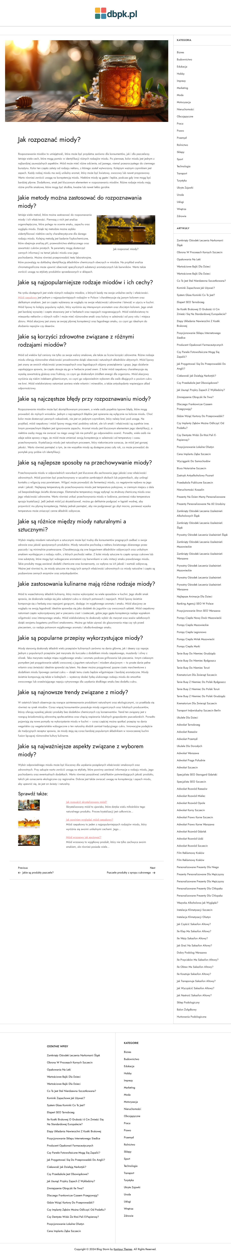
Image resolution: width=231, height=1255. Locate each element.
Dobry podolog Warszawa (192, 953)
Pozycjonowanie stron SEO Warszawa (198, 611)
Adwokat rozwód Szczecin (192, 846)
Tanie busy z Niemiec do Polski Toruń (198, 689)
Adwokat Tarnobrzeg (188, 725)
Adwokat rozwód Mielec (191, 796)
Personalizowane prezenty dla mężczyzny (200, 881)
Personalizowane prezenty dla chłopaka (200, 888)
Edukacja (182, 67)
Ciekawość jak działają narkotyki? (196, 376)
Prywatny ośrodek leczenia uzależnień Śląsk (202, 535)
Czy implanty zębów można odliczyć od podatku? (200, 425)
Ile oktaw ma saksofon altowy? (195, 967)
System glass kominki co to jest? (196, 295)
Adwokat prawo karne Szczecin (195, 817)
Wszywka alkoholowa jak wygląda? (197, 903)
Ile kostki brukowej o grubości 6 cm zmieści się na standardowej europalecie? (201, 311)
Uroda (180, 195)
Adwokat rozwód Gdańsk (191, 831)
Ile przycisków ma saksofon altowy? (197, 960)
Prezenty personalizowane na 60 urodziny (201, 504)
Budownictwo (184, 59)
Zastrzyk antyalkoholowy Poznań (195, 475)
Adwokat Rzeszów (187, 732)
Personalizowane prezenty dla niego (198, 867)
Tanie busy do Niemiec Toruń (193, 668)
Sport (180, 159)
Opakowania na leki (189, 259)
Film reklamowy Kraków (190, 853)
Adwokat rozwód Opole (191, 803)
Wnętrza (181, 209)
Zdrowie (181, 216)
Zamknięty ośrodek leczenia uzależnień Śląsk (199, 525)
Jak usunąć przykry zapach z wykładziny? (201, 390)
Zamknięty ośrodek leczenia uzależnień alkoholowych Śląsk (199, 513)
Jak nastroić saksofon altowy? (194, 995)
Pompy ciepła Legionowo (191, 632)
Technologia (183, 166)
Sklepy (180, 152)
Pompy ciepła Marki (188, 646)
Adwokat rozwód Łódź (190, 839)
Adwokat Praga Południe (191, 760)
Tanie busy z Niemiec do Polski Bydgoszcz (201, 682)
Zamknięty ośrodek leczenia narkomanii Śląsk (200, 242)
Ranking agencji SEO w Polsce (195, 604)
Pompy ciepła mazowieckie (193, 625)
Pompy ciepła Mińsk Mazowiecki (195, 639)
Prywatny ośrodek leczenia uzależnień (199, 577)
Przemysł (182, 138)
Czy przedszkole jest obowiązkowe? (197, 383)
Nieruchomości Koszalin (190, 490)
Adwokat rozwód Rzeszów (192, 789)
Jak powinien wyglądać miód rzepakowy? (89, 820)
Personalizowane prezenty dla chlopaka (200, 896)
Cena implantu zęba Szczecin (194, 454)
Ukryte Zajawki (185, 188)
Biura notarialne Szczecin (191, 468)
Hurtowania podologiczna (191, 1017)
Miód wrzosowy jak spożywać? (83, 837)
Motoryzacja (184, 102)
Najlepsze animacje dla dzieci (194, 596)
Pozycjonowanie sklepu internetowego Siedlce (199, 335)
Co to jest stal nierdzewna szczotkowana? (201, 281)
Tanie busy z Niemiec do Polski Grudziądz (201, 696)
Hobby (180, 74)
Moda (180, 95)
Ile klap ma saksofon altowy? (194, 931)
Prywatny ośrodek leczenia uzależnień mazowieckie (199, 568)
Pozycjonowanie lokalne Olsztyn (195, 447)
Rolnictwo (182, 145)
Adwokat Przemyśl (187, 739)
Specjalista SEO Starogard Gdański (197, 774)
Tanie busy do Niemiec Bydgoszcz (196, 661)
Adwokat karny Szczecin (191, 810)
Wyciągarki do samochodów (193, 461)
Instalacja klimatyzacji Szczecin (194, 910)
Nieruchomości (185, 109)
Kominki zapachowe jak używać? (196, 288)
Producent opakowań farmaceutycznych (200, 345)
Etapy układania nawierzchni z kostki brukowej (198, 323)
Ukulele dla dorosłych (189, 746)
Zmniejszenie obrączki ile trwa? (195, 397)
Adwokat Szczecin (187, 767)
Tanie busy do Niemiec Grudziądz (196, 653)
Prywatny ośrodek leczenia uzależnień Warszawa (199, 587)
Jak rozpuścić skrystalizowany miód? (86, 802)
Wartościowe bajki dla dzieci (193, 266)
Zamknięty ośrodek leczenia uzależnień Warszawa (199, 556)
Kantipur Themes (123, 1249)
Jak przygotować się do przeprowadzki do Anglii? (201, 366)
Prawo (180, 131)
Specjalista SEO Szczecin (191, 782)
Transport (182, 173)
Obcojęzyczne (185, 116)
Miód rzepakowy (27, 297)
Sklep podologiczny (188, 1002)
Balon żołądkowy (187, 1009)
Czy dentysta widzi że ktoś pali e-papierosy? (196, 437)
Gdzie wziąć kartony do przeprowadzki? (200, 416)
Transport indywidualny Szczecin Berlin (199, 710)
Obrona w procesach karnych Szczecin (199, 252)
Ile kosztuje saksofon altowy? (194, 974)
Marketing (182, 88)
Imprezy (181, 81)
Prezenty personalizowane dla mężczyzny (200, 874)
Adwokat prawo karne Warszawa (195, 824)
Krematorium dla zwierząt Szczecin (197, 675)
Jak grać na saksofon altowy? (194, 945)
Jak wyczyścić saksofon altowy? (195, 988)
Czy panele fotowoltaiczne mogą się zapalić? (198, 354)
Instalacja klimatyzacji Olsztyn (194, 917)
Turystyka (182, 180)
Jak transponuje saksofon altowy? (196, 981)
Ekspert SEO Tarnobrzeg (190, 302)
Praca (180, 123)
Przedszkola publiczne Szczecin (195, 482)
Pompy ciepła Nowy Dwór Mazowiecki (199, 618)
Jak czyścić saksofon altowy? (194, 924)
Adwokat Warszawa (188, 753)
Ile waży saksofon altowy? (192, 938)
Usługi (180, 202)
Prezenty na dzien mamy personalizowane (201, 497)
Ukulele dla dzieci (187, 717)
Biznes (180, 52)
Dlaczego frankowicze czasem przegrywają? (194, 406)
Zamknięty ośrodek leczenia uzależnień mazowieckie (199, 544)
